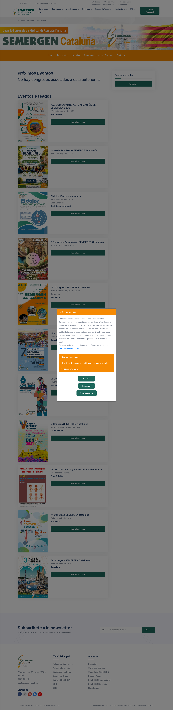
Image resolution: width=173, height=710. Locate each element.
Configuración (86, 393)
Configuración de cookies (69, 348)
